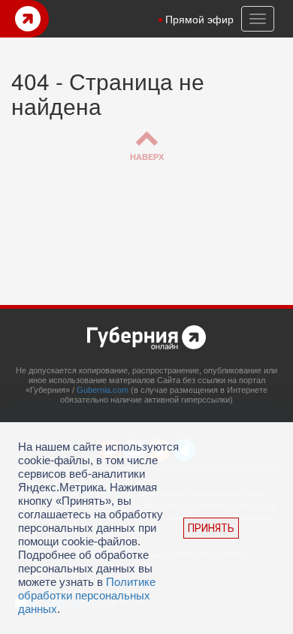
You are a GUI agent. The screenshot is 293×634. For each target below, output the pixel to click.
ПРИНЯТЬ (211, 528)
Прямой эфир (199, 18)
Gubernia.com (102, 389)
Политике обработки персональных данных (87, 595)
